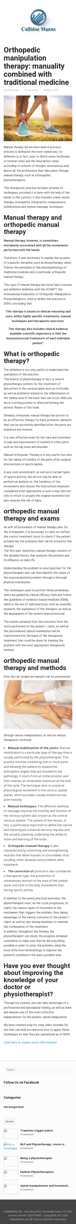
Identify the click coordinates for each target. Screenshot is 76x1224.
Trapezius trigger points (36, 1130)
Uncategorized (13, 1107)
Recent (10, 1121)
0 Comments (31, 90)
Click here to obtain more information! (30, 1042)
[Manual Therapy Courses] (38, 37)
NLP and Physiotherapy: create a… (43, 1144)
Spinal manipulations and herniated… (45, 1185)
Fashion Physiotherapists (37, 1172)
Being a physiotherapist (36, 1158)
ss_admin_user (11, 90)
